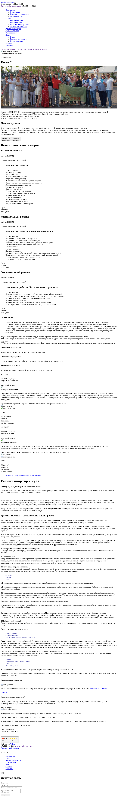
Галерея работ (11, 33)
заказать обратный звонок (25, 746)
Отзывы (9, 43)
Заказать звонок (41, 49)
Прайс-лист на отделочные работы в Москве (23, 475)
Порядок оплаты (16, 41)
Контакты (9, 45)
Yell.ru (12, 744)
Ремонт (8, 758)
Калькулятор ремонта (18, 39)
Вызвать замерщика (9, 49)
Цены (8, 35)
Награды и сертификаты (19, 14)
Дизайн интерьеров (13, 29)
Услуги (8, 18)
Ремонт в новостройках (19, 25)
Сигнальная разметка (18, 27)
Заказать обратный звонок (11, 6)
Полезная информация (10, 748)
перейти (4, 692)
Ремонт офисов (16, 22)
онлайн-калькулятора (98, 689)
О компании (10, 10)
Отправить (5, 795)
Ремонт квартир (16, 20)
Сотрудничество (16, 16)
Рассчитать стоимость (26, 49)
